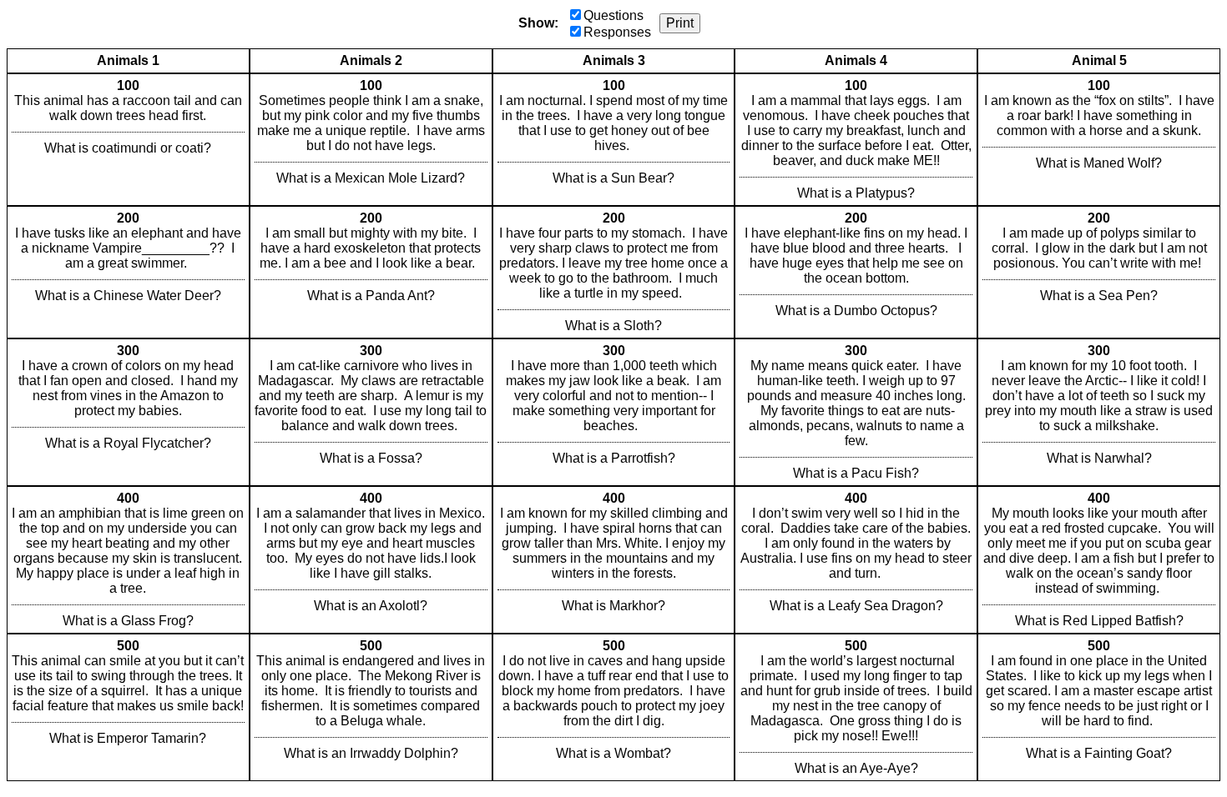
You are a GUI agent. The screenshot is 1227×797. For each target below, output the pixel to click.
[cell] (128, 139)
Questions (613, 15)
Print (680, 23)
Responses (617, 32)
